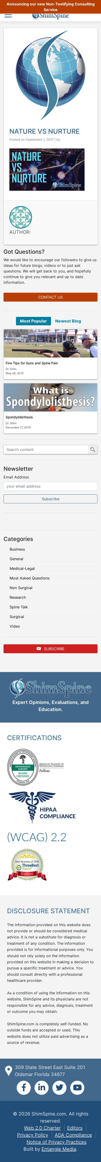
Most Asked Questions (30, 578)
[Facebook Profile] (24, 1088)
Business (17, 549)
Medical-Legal (22, 568)
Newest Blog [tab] (68, 321)
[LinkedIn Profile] (42, 1088)
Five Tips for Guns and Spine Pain (32, 363)
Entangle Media (59, 1149)
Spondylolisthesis (19, 417)
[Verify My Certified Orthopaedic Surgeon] (23, 766)
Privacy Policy (32, 1135)
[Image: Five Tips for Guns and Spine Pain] (50, 343)
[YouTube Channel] (77, 1088)
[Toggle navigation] (9, 15)
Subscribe (54, 648)
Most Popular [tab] (33, 321)
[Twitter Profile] (59, 1088)
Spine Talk (19, 607)
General (16, 558)
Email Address (16, 477)
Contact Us (50, 297)
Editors (74, 1128)
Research (18, 597)
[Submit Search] (92, 449)
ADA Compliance (73, 1135)
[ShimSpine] (50, 15)
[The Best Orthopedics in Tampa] (27, 864)
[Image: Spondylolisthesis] (50, 397)
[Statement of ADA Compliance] (36, 837)
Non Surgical (21, 587)
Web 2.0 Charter (42, 1128)
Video (15, 626)
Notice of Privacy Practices (56, 1142)
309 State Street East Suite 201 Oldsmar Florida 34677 (50, 1071)
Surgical (17, 616)
